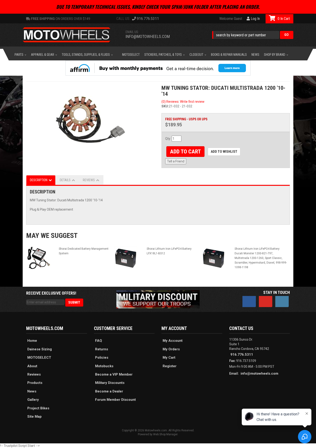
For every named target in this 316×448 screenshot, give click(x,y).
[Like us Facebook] (249, 301)
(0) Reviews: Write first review (182, 101)
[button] (252, 35)
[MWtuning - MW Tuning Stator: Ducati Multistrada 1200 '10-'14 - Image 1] (90, 119)
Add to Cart (185, 151)
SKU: (165, 106)
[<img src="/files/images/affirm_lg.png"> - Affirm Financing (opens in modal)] (158, 68)
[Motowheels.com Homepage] (70, 35)
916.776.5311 (241, 354)
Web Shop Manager (165, 434)
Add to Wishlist (224, 151)
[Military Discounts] (158, 299)
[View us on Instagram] (282, 301)
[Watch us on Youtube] (265, 301)
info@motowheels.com (148, 36)
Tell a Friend (175, 161)
